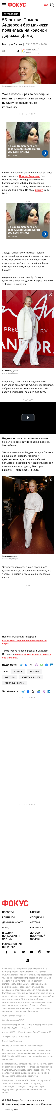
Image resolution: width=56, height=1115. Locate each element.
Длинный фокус (12, 922)
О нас (5, 927)
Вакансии (36, 927)
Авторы (35, 922)
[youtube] (31, 952)
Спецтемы (37, 917)
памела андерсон (31, 677)
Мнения (35, 912)
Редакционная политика (12, 945)
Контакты (46, 1104)
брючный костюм (15, 683)
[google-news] (48, 952)
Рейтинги (8, 917)
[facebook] (6, 952)
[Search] (52, 4)
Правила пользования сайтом (11, 935)
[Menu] (4, 4)
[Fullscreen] (50, 294)
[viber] (39, 952)
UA (46, 4)
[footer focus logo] (15, 903)
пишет (39, 189)
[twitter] (14, 952)
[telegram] (23, 952)
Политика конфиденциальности (20, 1104)
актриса (10, 677)
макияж (35, 671)
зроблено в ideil (11, 1110)
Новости (8, 912)
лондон (19, 671)
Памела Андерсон (29, 176)
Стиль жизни (11, 14)
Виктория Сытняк (12, 44)
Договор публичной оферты (37, 935)
